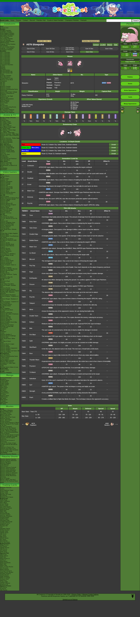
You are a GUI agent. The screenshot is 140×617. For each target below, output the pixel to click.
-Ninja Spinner (4, 556)
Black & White (4, 258)
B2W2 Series (4, 399)
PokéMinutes (4, 156)
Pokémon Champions (6, 181)
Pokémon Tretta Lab (6, 262)
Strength (32, 391)
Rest (31, 353)
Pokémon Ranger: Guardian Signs (8, 286)
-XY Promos (3, 550)
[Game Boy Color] (71, 71)
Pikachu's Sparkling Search (8, 474)
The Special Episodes (6, 141)
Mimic (31, 309)
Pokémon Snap (4, 345)
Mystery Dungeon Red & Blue (8, 322)
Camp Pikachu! (4, 464)
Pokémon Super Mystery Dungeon (7, 246)
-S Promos (3, 588)
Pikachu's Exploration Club (7, 471)
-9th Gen (2, 82)
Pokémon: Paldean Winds (7, 151)
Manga (9, 375)
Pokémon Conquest (5, 267)
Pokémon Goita (4, 370)
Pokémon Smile (4, 207)
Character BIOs (4, 380)
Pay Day (32, 265)
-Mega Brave (3, 561)
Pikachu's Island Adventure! (8, 470)
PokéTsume (3, 169)
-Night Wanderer (4, 576)
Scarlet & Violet (4, 179)
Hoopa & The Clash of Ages (8, 443)
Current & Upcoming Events (8, 107)
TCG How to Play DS (6, 277)
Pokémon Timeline (5, 86)
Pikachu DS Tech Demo (7, 325)
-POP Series (3, 551)
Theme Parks (4, 103)
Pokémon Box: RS (5, 318)
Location (103, 44)
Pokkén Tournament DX (7, 225)
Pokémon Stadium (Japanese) (8, 348)
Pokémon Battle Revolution (8, 295)
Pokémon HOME (5, 200)
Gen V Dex (109, 48)
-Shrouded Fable (4, 520)
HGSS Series (4, 397)
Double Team (33, 316)
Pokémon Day (4, 97)
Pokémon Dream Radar (7, 260)
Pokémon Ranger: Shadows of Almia (9, 299)
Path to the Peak (5, 154)
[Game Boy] (69, 71)
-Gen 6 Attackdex (5, 59)
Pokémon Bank (4, 234)
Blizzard (32, 259)
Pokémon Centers (5, 88)
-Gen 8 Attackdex (5, 62)
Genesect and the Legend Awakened (7, 438)
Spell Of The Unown (6, 414)
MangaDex (3, 379)
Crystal (2, 333)
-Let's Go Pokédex (5, 40)
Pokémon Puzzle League (7, 344)
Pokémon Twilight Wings (7, 147)
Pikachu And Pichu (5, 462)
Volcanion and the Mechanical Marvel (8, 445)
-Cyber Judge (4, 581)
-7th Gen (2, 85)
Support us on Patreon (70, 599)
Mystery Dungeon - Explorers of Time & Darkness (9, 302)
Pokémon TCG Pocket (6, 194)
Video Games (10, 172)
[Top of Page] (132, 596)
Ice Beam (32, 253)
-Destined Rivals (5, 513)
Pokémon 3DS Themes (6, 361)
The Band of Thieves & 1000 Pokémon (8, 241)
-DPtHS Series (4, 538)
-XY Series (3, 535)
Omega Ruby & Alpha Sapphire (9, 233)
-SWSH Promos (4, 547)
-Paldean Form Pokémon (7, 112)
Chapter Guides (4, 383)
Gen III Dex (50, 52)
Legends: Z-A (4, 180)
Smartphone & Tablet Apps (7, 363)
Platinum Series (4, 395)
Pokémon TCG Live (5, 213)
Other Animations (5, 160)
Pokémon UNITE (5, 189)
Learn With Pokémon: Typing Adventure (8, 275)
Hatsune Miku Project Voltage (8, 92)
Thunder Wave (34, 360)
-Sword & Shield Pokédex (7, 41)
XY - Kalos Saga (4, 131)
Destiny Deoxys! (5, 421)
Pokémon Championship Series (9, 89)
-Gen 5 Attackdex (5, 58)
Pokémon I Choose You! (7, 447)
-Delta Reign (3, 500)
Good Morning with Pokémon (8, 158)
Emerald (2, 311)
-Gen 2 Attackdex (5, 53)
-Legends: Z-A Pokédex (7, 48)
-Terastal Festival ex (6, 571)
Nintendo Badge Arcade (7, 255)
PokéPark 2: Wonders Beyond (8, 269)
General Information (5, 378)
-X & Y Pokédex (4, 37)
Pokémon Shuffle (5, 243)
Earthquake (33, 278)
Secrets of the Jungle (6, 451)
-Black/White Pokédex (6, 36)
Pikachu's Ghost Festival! (7, 468)
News (1, 26)
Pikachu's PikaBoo (5, 463)
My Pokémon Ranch (6, 304)
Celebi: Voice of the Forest (7, 417)
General (96, 44)
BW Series (3, 398)
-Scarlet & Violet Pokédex (7, 47)
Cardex (2, 74)
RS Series (3, 390)
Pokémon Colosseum (6, 312)
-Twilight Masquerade (6, 521)
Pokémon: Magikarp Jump (7, 222)
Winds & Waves (4, 176)
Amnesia (30, 197)
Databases (9, 24)
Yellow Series (4, 387)
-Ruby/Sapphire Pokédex (7, 33)
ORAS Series (4, 402)
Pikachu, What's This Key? (8, 479)
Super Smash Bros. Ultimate (8, 229)
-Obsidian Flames (5, 528)
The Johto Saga (4, 124)
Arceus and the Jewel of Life (8, 429)
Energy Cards (4, 493)
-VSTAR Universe (5, 583)
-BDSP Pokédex (4, 43)
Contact (25, 20)
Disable (29, 172)
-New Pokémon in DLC (6, 111)
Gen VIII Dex (50, 48)
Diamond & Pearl (5, 281)
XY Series (3, 401)
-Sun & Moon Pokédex (6, 38)
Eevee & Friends (5, 478)
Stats (115, 44)
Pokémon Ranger (5, 320)
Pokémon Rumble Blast (7, 270)
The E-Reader (4, 327)
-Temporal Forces (5, 523)
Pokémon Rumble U (6, 263)
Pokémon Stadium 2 (6, 334)
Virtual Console (4, 359)
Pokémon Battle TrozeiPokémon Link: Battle (9, 236)
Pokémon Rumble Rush (7, 224)
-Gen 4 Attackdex (5, 56)
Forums (18, 20)
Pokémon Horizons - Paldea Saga (9, 138)
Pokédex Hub (41, 20)
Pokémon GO (4, 185)
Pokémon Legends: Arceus (7, 199)
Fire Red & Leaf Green (6, 310)
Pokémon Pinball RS (6, 319)
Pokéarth (84, 20)
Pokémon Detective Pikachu (8, 454)
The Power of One (5, 413)
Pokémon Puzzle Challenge (8, 335)
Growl (29, 184)
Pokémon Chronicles (6, 139)
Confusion (30, 165)
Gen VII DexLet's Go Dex (69, 48)
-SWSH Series (4, 532)
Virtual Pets (3, 364)
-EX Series (3, 539)
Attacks (109, 44)
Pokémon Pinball (5, 346)
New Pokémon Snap (6, 210)
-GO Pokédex (4, 45)
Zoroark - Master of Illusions (8, 430)
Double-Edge (33, 234)
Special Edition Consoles (7, 360)
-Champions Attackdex (6, 64)
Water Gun (30, 191)
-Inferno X (3, 560)
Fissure (31, 284)
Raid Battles (3, 495)
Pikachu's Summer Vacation (8, 459)
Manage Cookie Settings (90, 594)
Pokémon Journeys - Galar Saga (9, 134)
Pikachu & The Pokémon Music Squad (9, 481)
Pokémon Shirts (4, 101)
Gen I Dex (89, 52)
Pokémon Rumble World (7, 244)
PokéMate (3, 329)
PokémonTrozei (4, 323)
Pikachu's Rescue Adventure (8, 460)
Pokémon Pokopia (5, 183)
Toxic (31, 215)
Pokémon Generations (6, 146)
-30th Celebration (5, 501)
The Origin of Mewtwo (6, 410)
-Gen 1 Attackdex (5, 52)
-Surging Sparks (4, 517)
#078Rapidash (33, 424)
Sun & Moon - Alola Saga (7, 132)
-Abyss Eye (3, 554)
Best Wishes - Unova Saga (8, 130)
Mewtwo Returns (5, 415)
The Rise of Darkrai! (6, 426)
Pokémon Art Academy (6, 239)
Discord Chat (4, 105)
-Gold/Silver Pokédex (6, 32)
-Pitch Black (3, 502)
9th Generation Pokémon (7, 109)
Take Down (33, 228)
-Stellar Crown (4, 519)
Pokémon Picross (5, 248)
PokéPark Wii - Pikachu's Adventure (7, 292)
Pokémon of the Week (6, 79)
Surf (30, 385)
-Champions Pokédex (6, 49)
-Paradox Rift (4, 525)
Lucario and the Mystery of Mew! (9, 422)
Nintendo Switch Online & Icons (9, 367)
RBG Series (3, 386)
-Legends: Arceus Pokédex (7, 44)
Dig (30, 290)
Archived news (4, 28)
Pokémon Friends (5, 184)
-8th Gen (2, 83)
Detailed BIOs (4, 382)
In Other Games (4, 357)
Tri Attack (32, 372)
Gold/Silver (3, 331)
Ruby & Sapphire (5, 308)
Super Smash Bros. (5, 352)
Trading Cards (9, 485)
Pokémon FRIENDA (6, 372)
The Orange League (5, 123)
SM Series (3, 403)
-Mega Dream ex (5, 558)
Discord (32, 20)
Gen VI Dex (89, 48)
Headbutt (30, 178)
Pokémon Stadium (5, 349)
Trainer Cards (4, 491)
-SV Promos (3, 546)
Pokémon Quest (4, 228)
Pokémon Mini (4, 337)
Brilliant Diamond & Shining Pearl (9, 198)
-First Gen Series (5, 542)
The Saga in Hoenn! (5, 126)
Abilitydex (3, 68)
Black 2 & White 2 (5, 259)
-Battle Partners (4, 569)
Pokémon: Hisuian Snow (7, 150)
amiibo (2, 366)
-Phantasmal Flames (6, 508)
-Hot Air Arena (4, 568)
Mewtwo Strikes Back (6, 411)
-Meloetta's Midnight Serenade (8, 436)
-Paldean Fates (4, 524)
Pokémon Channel (5, 316)
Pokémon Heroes (5, 418)
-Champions (3, 81)
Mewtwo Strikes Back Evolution (9, 450)
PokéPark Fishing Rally (6, 326)
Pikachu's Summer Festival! (8, 467)
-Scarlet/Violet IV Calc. (6, 78)
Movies (9, 406)
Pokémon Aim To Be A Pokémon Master (9, 136)
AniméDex (3, 119)
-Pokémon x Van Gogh (6, 96)
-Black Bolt (3, 510)
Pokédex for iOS (4, 278)
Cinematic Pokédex (5, 75)
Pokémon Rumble (5, 288)
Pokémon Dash (4, 315)
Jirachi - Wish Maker (6, 420)
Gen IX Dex (31, 48)
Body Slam (33, 221)
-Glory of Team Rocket (6, 566)
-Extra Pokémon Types (6, 490)
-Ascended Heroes (5, 506)
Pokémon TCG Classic (6, 497)
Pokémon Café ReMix (6, 187)
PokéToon (3, 153)
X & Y (1, 232)
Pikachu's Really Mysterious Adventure (8, 476)
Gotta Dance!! (4, 466)
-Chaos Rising (4, 504)
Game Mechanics (5, 77)
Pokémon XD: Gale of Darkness (9, 314)
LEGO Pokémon (4, 100)
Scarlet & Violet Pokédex (55, 20)
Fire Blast (32, 334)
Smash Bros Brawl (5, 305)
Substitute (32, 378)
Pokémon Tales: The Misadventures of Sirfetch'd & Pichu (8, 165)
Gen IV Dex (31, 52)
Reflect (31, 322)
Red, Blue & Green (5, 341)
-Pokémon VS (4, 584)
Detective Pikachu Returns (7, 192)
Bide (30, 328)
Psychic (30, 203)
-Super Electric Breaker (6, 572)
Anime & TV (10, 115)
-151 (1, 527)
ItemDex (2, 66)
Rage (31, 272)
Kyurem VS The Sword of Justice (9, 435)
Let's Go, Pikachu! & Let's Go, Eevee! (9, 219)
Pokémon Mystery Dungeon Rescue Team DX (8, 205)
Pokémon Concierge (6, 162)
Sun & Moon (3, 215)
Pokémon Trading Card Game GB (9, 350)
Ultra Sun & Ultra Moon (6, 217)
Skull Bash (32, 347)
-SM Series (3, 534)
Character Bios (4, 120)
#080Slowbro (107, 424)
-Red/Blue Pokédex (5, 30)
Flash (31, 397)
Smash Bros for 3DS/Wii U (7, 254)
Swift (31, 341)
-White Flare (3, 512)
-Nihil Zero (3, 557)
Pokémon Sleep (4, 191)
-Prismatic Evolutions (6, 516)
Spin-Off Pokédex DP (6, 71)
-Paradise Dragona (5, 573)
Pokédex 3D (3, 271)
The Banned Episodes (6, 142)
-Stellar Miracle (4, 575)
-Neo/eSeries (4, 541)
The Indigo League (5, 121)
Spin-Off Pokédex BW (6, 73)
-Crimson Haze (4, 579)
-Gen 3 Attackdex (5, 55)
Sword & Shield (4, 196)
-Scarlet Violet (4, 531)
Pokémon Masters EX (6, 188)
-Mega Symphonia (5, 562)
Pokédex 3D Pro (4, 273)
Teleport (32, 303)
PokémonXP (3, 90)
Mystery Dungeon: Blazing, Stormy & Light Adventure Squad (9, 290)
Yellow (2, 342)
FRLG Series (4, 391)
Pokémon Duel (4, 252)
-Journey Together (5, 515)
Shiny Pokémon (4, 143)
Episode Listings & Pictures (8, 117)
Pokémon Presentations (7, 99)
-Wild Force (3, 580)
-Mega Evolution (4, 509)
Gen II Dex (69, 52)
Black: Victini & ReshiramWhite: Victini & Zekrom (9, 432)
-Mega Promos (4, 545)
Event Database (4, 108)
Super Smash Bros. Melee (7, 338)
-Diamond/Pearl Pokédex (7, 34)
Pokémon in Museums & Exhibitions (7, 94)
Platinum (2, 282)
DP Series (3, 394)
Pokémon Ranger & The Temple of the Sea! (9, 424)
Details (113, 144)
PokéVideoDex (4, 157)
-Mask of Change (5, 577)
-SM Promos (3, 549)
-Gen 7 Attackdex (5, 60)
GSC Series (3, 388)
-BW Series (3, 536)
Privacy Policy (76, 594)
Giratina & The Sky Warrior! (8, 428)
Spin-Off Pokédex (5, 70)
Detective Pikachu (5, 226)
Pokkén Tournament (5, 251)
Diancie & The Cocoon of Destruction (7, 441)
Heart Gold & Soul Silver (7, 284)
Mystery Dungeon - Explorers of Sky (9, 297)
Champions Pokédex (72, 20)
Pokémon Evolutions (6, 149)
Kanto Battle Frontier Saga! (8, 127)
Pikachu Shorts (10, 456)
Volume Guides (4, 384)
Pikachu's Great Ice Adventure (9, 473)
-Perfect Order (4, 505)
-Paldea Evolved (4, 530)
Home (12, 20)
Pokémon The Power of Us (8, 448)
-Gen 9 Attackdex (5, 63)
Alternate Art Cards (5, 494)
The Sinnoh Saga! (5, 128)
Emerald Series (4, 393)
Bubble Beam (33, 240)
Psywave (32, 366)
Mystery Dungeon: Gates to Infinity (8, 265)
